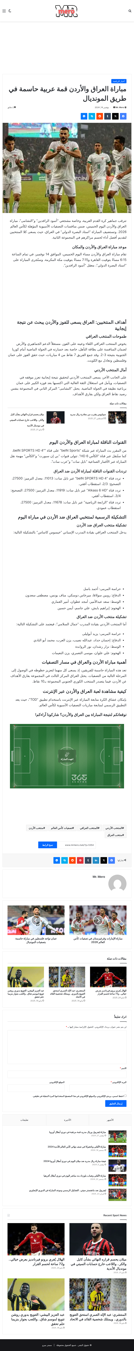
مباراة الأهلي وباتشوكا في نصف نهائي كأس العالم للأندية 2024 (77, 1146)
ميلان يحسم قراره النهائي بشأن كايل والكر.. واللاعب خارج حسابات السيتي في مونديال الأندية (27, 420)
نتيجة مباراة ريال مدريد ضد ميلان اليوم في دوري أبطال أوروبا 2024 (74, 1161)
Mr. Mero (120, 107)
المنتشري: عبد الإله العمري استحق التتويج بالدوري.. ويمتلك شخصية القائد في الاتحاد (67, 993)
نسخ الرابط (47, 844)
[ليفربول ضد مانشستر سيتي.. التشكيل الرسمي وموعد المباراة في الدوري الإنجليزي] (117, 1195)
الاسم (123, 1068)
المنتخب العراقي (89, 828)
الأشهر (110, 1119)
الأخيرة (67, 1119)
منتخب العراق (114, 835)
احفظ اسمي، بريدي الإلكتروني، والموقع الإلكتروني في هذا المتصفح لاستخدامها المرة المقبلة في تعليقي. (78, 1096)
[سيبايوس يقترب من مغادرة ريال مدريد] (117, 417)
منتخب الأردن (36, 828)
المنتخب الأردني (113, 828)
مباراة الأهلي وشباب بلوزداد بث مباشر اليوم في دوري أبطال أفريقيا (75, 1175)
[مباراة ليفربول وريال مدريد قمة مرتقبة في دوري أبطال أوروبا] (117, 1136)
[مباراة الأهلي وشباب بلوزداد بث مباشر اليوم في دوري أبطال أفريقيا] (117, 1180)
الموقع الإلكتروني (57, 1082)
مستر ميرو (47, 1345)
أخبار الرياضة (119, 81)
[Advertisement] (67, 48)
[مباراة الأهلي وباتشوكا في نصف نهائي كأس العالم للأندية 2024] (117, 1151)
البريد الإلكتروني (118, 1082)
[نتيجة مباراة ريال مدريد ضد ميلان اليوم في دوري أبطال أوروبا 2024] (117, 1165)
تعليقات (24, 1119)
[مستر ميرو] (67, 10)
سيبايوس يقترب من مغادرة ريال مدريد (88, 414)
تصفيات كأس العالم (61, 828)
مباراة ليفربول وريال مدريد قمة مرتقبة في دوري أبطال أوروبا (77, 1132)
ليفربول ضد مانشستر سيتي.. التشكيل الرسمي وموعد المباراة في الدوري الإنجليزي (67, 1190)
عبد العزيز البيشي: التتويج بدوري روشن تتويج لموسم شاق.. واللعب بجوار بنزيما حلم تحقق (26, 993)
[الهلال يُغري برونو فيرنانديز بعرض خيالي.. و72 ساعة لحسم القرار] (108, 977)
